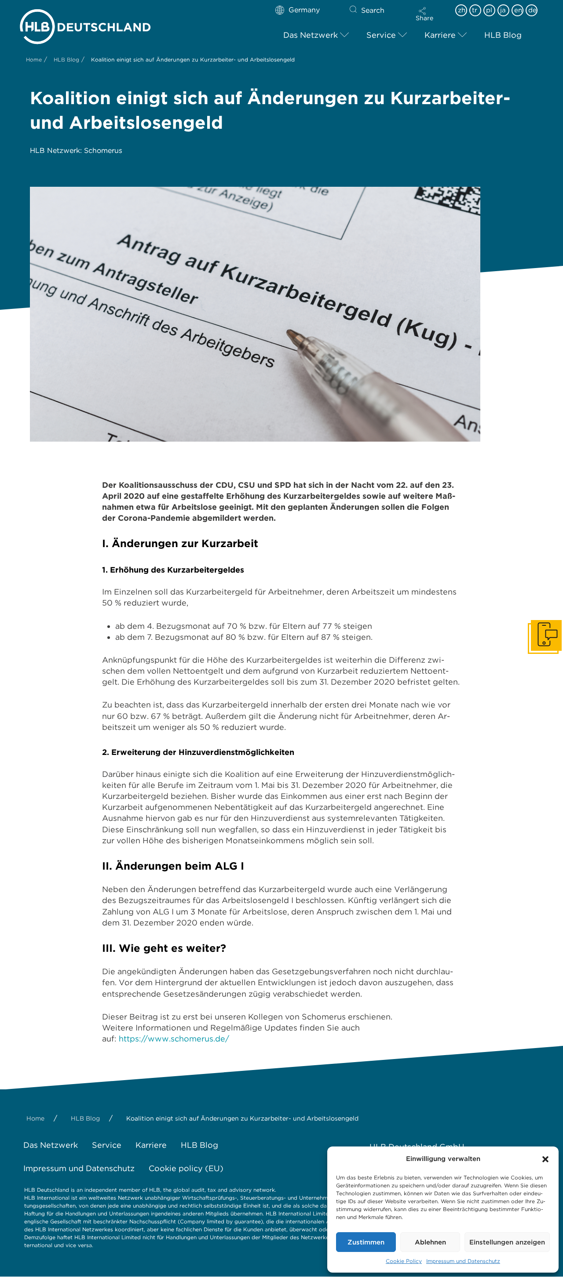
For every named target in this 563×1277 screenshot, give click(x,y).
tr (474, 10)
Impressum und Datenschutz (463, 1261)
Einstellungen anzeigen (507, 1242)
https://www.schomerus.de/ (174, 1038)
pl (489, 10)
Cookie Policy (404, 1261)
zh (461, 10)
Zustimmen (365, 1242)
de (532, 10)
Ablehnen (430, 1242)
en (518, 10)
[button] (545, 1159)
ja (503, 10)
